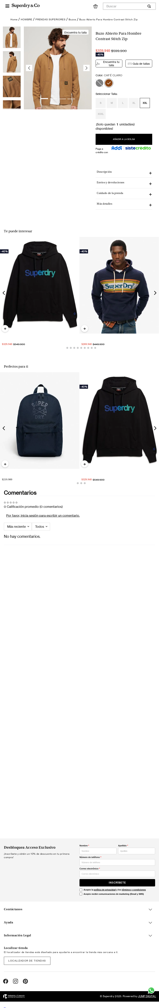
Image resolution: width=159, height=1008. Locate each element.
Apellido (123, 845)
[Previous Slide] (4, 298)
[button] (99, 83)
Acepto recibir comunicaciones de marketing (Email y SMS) (114, 894)
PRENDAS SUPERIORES (50, 19)
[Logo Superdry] (26, 6)
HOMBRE (26, 19)
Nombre (84, 845)
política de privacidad (105, 890)
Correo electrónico (90, 868)
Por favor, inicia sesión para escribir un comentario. (43, 535)
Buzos (72, 19)
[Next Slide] (155, 298)
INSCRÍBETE (117, 882)
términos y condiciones (134, 890)
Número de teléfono (90, 857)
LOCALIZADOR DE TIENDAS (27, 960)
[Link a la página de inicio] (14, 19)
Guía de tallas (141, 63)
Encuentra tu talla (111, 63)
